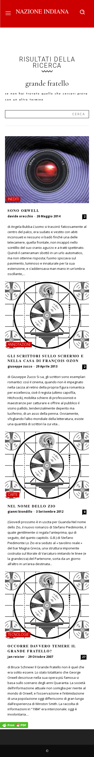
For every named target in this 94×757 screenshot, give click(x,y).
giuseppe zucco (20, 366)
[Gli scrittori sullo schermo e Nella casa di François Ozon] (47, 315)
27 (83, 657)
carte (13, 494)
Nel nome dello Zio (32, 506)
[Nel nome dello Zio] (47, 465)
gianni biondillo (20, 511)
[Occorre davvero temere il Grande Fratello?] (47, 605)
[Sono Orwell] (47, 169)
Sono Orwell (23, 210)
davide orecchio (20, 216)
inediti (13, 199)
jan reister (16, 657)
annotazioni (19, 344)
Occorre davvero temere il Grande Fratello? (42, 648)
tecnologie (18, 634)
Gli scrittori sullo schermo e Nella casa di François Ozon (46, 358)
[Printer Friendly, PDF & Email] (14, 727)
